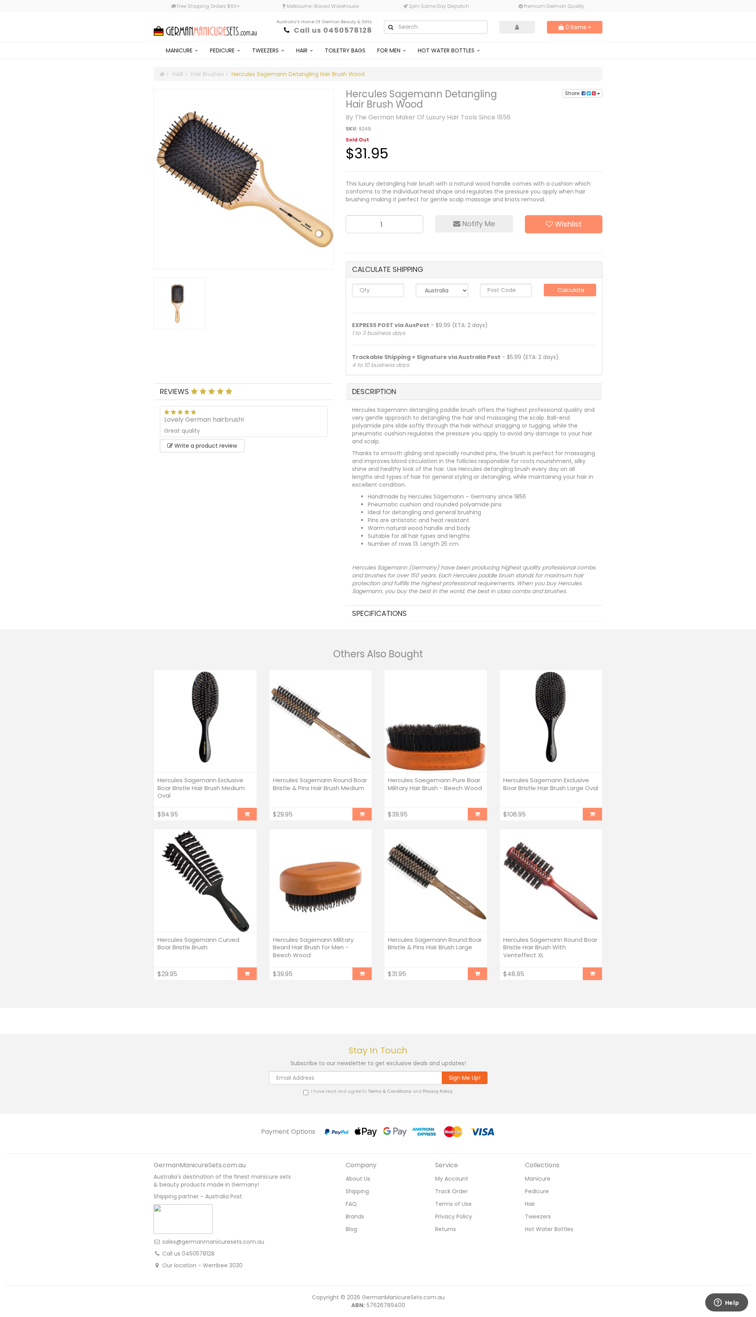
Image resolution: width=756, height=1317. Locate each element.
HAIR (302, 50)
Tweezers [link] (538, 1216)
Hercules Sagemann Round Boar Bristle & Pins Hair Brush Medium (320, 784)
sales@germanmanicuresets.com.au (213, 1242)
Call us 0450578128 (333, 30)
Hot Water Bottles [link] (549, 1229)
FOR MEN (389, 50)
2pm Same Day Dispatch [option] (438, 6)
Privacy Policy (437, 1091)
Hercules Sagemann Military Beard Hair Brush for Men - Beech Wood (313, 947)
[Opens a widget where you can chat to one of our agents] (726, 1303)
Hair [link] (530, 1204)
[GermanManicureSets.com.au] (205, 26)
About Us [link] (358, 1179)
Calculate (570, 290)
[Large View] (180, 303)
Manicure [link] (537, 1179)
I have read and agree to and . (382, 1091)
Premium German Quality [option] (553, 6)
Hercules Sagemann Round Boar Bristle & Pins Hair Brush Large (435, 944)
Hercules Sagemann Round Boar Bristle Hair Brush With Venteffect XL (550, 947)
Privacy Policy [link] (453, 1216)
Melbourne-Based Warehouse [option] (322, 6)
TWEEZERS (266, 50)
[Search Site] (390, 27)
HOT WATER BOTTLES (447, 50)
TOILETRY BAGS (345, 50)
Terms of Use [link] (453, 1204)
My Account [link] (451, 1179)
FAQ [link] (351, 1204)
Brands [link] (355, 1216)
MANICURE (180, 50)
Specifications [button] (379, 613)
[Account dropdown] (517, 27)
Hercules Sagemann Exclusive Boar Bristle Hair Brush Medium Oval (201, 788)
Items (576, 27)
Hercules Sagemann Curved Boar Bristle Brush (198, 944)
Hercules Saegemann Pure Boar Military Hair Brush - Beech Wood (435, 784)
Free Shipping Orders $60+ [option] (208, 6)
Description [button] (374, 391)
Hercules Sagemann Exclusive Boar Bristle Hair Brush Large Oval (550, 784)
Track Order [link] (451, 1191)
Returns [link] (445, 1229)
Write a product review (205, 446)
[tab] (244, 392)
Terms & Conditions (389, 1091)
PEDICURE (223, 50)
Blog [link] (351, 1229)
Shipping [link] (357, 1191)
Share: (573, 93)
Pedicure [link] (537, 1191)
